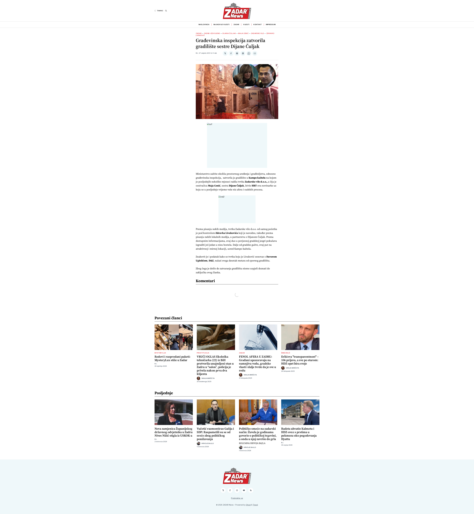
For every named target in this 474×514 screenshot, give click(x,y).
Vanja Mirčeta (208, 378)
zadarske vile (257, 33)
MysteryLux (160, 353)
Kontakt (257, 24)
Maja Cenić (243, 33)
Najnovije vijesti (221, 24)
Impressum (271, 24)
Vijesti (246, 24)
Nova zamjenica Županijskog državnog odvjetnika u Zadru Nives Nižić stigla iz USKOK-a (174, 432)
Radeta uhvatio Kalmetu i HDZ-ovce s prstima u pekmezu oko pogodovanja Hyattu (299, 434)
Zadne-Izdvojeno (212, 33)
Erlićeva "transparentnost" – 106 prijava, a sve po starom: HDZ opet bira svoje (300, 360)
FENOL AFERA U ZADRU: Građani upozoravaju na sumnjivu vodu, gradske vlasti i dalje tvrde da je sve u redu (257, 363)
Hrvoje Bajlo (207, 443)
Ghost (248, 505)
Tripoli (255, 505)
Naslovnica (203, 24)
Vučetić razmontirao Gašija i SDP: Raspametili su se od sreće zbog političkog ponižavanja (215, 434)
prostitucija (203, 353)
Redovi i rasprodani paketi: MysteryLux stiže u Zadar (172, 358)
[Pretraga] (166, 11)
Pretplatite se (237, 498)
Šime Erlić (285, 353)
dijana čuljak (229, 33)
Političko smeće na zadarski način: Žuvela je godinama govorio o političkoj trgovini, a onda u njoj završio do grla (257, 434)
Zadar (236, 24)
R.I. (197, 53)
